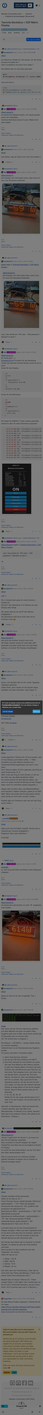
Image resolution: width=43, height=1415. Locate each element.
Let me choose (8, 711)
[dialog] (21, 707)
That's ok (36, 711)
